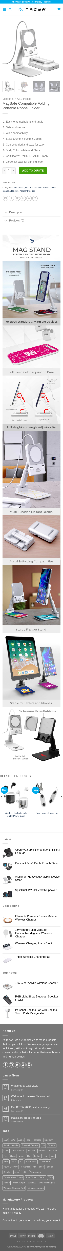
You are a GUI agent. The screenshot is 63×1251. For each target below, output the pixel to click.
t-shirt (24, 1172)
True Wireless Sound (13, 1177)
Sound (50, 1167)
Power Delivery (10, 1167)
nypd (14, 1161)
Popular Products (27, 191)
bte (43, 1145)
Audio (21, 1140)
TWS (50, 1177)
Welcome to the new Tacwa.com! (30, 1096)
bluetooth (49, 1140)
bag (28, 1140)
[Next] (55, 49)
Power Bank (31, 1161)
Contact (31, 1241)
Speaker (7, 1172)
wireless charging (47, 1183)
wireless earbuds (36, 1188)
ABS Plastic (24, 98)
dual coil (31, 1151)
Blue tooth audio (11, 1145)
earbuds (42, 1151)
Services (20, 1241)
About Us (42, 1241)
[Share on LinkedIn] (35, 198)
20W (13, 1140)
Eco (5, 1156)
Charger (51, 1145)
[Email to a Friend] (23, 198)
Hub (29, 1156)
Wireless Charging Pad (14, 1188)
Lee (45, 1156)
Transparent (35, 1172)
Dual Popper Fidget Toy (47, 813)
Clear (6, 1151)
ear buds (53, 1151)
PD (20, 1161)
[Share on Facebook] (11, 198)
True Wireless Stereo (35, 1177)
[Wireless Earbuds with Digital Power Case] (16, 796)
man (53, 1156)
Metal (6, 1161)
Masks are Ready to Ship (26, 1117)
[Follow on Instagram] (11, 1065)
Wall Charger (19, 1183)
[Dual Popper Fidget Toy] (47, 796)
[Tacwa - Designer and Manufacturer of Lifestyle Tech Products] (31, 9)
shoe (41, 1167)
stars (16, 1172)
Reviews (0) (16, 220)
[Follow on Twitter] (17, 1065)
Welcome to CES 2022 (24, 1085)
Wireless (32, 1183)
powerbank (45, 1161)
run (34, 1167)
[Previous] (8, 49)
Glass (12, 1156)
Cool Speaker (18, 1151)
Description (16, 212)
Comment (15, 1100)
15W (6, 1140)
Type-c (7, 1183)
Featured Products (33, 187)
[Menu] (5, 9)
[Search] (10, 9)
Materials (8, 98)
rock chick (25, 1167)
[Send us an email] (23, 1065)
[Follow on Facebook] (5, 1065)
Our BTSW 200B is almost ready (30, 1107)
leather (37, 1156)
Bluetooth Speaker (30, 1145)
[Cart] (58, 9)
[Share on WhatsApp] (5, 198)
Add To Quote (33, 170)
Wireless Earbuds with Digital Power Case (16, 814)
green (21, 1156)
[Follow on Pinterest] (29, 1065)
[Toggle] (6, 212)
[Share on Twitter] (17, 198)
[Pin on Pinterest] (29, 198)
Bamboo (37, 1140)
